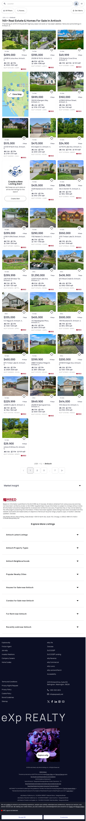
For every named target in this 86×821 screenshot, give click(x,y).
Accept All (22, 817)
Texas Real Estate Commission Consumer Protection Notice (43, 786)
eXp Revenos (51, 658)
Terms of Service (60, 774)
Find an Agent (6, 646)
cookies (8, 804)
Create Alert (15, 199)
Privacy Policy (6, 689)
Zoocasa (50, 646)
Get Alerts (79, 10)
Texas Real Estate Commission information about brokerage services (43, 783)
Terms (71, 806)
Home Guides (6, 662)
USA (36, 463)
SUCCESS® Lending (54, 654)
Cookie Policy (6, 693)
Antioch (48, 463)
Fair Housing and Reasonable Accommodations (43, 777)
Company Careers (8, 658)
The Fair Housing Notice (69, 788)
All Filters (8, 10)
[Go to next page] (62, 470)
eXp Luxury (51, 666)
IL (41, 463)
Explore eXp (6, 642)
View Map (17, 94)
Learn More (70, 791)
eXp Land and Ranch (54, 670)
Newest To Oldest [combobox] (22, 10)
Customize (64, 817)
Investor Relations (8, 654)
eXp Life (50, 642)
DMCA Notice (43, 772)
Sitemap (5, 701)
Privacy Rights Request (10, 685)
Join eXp (5, 650)
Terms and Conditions (9, 681)
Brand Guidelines (8, 697)
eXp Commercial (53, 662)
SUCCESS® (51, 650)
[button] (43, 485)
